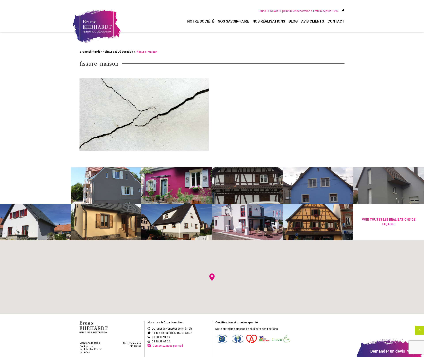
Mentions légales (90, 343)
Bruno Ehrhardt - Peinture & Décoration (106, 51)
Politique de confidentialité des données (90, 349)
